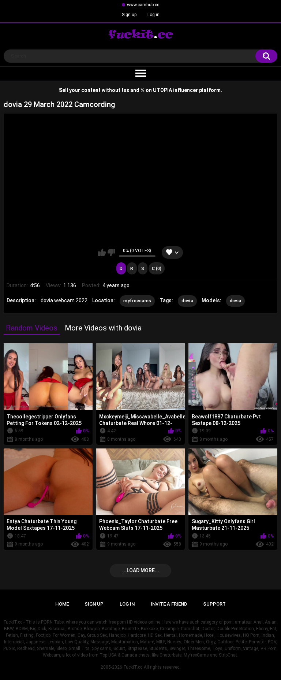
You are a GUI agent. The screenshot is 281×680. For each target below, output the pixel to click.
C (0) (156, 268)
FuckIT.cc (133, 667)
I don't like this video (111, 252)
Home (62, 604)
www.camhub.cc (143, 4)
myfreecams (137, 300)
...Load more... (140, 570)
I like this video (102, 252)
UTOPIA (162, 90)
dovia (187, 300)
